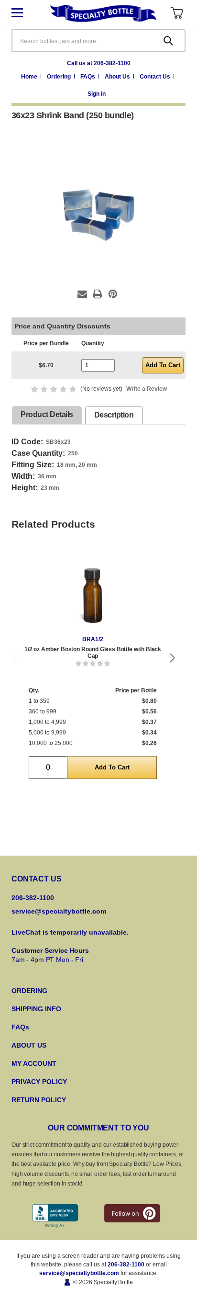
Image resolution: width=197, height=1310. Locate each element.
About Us (118, 76)
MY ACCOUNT (33, 1063)
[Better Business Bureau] (55, 1216)
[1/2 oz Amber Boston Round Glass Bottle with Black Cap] (92, 589)
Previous (15, 657)
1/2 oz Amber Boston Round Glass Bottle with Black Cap (92, 652)
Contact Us (156, 76)
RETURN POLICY (38, 1100)
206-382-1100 (126, 1264)
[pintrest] (132, 1213)
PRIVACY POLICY (39, 1081)
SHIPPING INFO (36, 1009)
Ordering (59, 76)
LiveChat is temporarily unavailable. (70, 932)
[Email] (82, 294)
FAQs (88, 76)
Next (172, 657)
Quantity (92, 343)
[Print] (97, 294)
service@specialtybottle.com (58, 911)
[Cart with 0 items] (177, 13)
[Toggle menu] (24, 13)
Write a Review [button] (146, 388)
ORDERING (29, 990)
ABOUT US (28, 1045)
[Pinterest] (113, 294)
